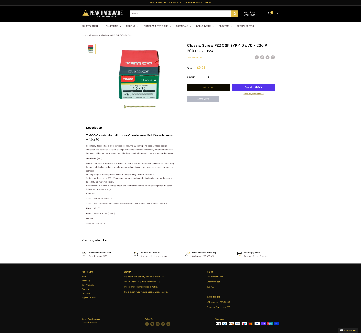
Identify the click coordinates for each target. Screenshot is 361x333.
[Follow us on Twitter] (152, 324)
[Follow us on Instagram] (158, 324)
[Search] (234, 14)
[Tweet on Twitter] (267, 57)
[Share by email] (273, 57)
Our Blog (86, 293)
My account (250, 15)
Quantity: (191, 77)
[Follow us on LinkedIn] (168, 324)
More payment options (254, 94)
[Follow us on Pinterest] (163, 324)
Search (85, 276)
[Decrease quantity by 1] (200, 77)
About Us (86, 281)
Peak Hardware (194, 58)
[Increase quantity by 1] (217, 77)
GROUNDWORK (203, 26)
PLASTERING (112, 26)
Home (84, 35)
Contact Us (349, 330)
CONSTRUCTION (90, 26)
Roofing (85, 289)
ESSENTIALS (182, 26)
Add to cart (208, 87)
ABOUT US (224, 26)
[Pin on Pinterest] (262, 57)
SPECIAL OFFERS (245, 26)
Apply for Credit (89, 297)
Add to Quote (203, 99)
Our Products (88, 285)
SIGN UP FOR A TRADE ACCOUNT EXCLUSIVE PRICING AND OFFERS (180, 3)
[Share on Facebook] (257, 57)
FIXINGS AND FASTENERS (156, 26)
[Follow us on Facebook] (147, 324)
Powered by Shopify (89, 322)
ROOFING (131, 26)
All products (93, 35)
